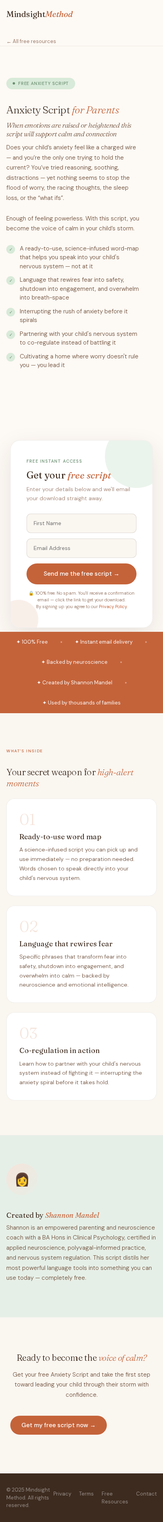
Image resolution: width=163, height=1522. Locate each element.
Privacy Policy (113, 606)
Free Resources (115, 1497)
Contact (146, 1493)
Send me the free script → (81, 574)
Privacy (62, 1493)
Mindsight (39, 14)
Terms (86, 1493)
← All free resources (31, 41)
